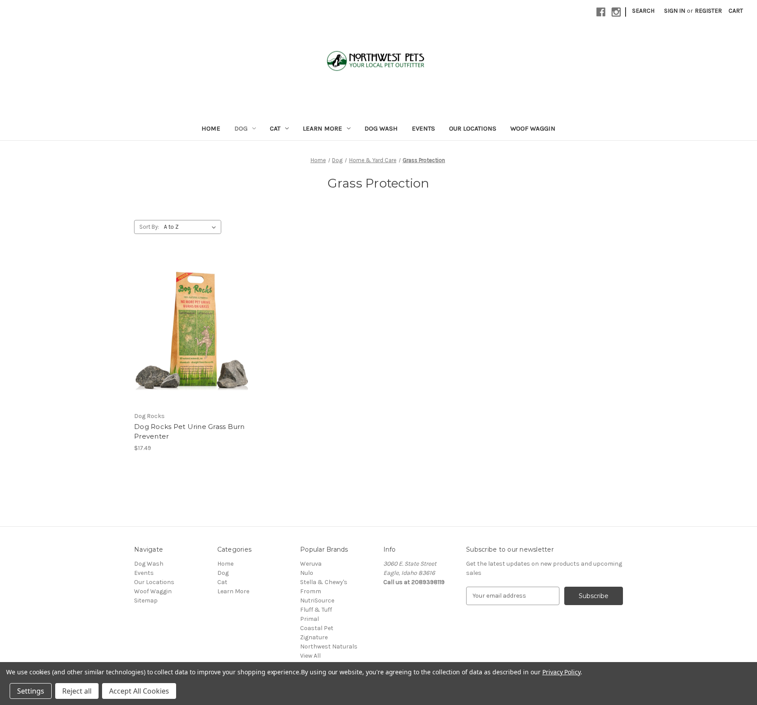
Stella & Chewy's (323, 582)
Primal (309, 619)
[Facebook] (600, 12)
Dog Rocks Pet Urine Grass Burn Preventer (189, 431)
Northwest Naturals (328, 646)
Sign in (674, 10)
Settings (30, 691)
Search (643, 10)
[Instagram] (616, 12)
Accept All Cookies (139, 691)
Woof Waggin (532, 128)
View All (310, 655)
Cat (275, 128)
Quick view (192, 330)
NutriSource (317, 600)
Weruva (311, 563)
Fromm (310, 591)
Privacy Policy (561, 672)
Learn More (322, 128)
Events (423, 128)
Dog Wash (381, 128)
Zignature (314, 637)
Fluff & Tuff (316, 609)
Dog (241, 128)
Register (708, 10)
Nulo (306, 573)
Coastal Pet (316, 628)
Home (211, 128)
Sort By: (149, 226)
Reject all (77, 691)
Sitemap (146, 600)
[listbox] (192, 227)
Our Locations (472, 128)
